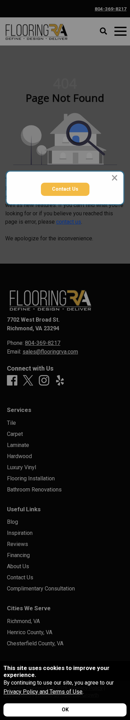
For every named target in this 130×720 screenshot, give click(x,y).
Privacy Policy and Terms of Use (43, 691)
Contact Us (65, 189)
